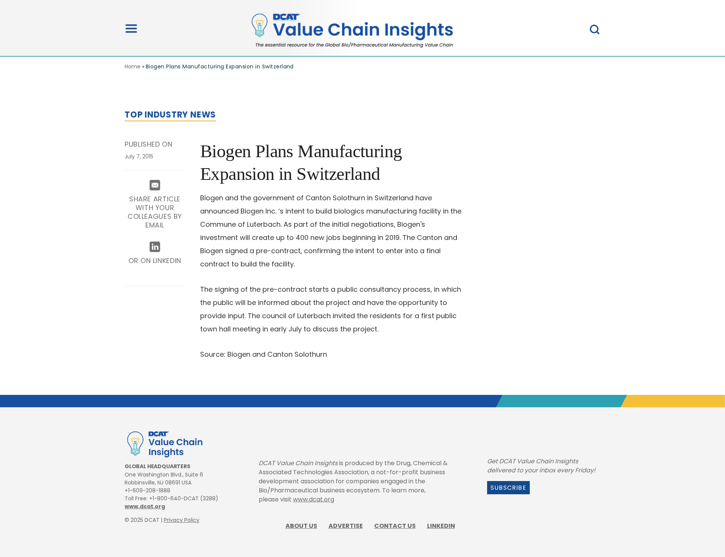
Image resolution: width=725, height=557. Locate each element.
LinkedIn (441, 525)
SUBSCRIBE (508, 487)
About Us (301, 525)
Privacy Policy (181, 520)
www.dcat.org (145, 506)
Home (132, 66)
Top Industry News (170, 115)
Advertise (346, 525)
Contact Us (395, 525)
